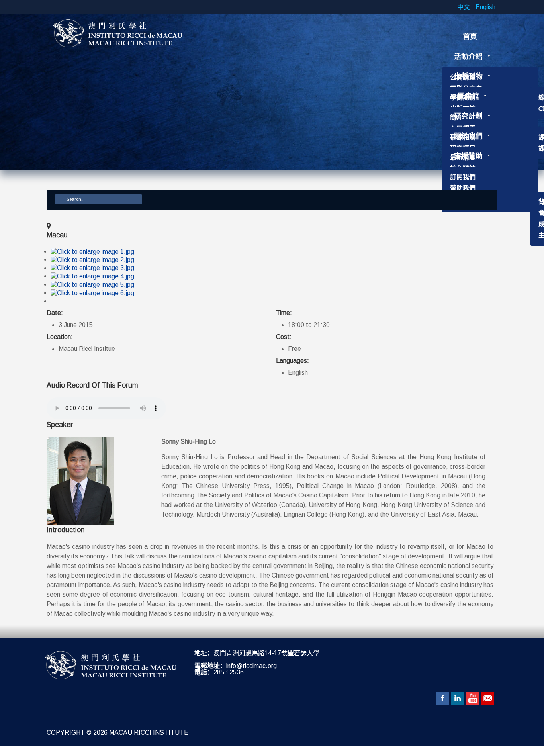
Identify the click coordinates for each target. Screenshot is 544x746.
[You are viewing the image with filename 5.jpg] (92, 284)
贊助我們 (463, 188)
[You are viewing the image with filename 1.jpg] (92, 251)
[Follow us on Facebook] (442, 698)
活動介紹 (468, 56)
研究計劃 (468, 116)
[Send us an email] (487, 698)
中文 (464, 7)
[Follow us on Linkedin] (457, 698)
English (485, 7)
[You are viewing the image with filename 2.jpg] (92, 259)
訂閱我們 (463, 177)
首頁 (470, 36)
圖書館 (468, 96)
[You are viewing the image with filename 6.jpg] (92, 292)
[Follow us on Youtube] (472, 698)
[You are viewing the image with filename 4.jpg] (92, 275)
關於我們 (468, 136)
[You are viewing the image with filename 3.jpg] (92, 267)
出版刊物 (468, 76)
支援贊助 (468, 156)
